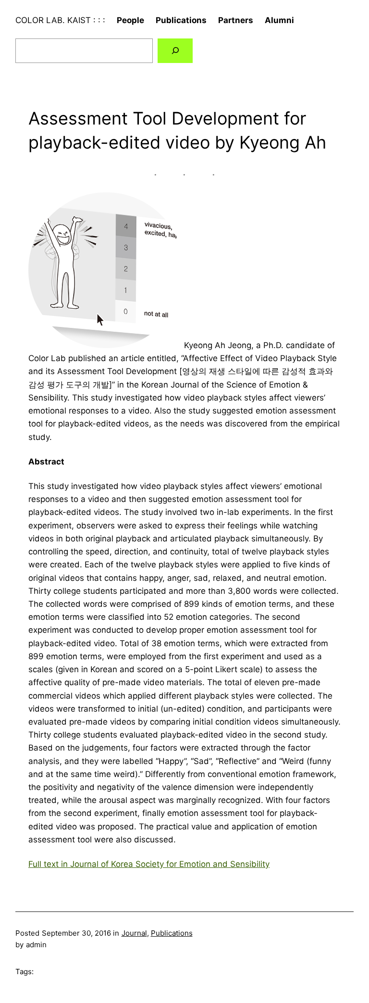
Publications (172, 933)
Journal (134, 933)
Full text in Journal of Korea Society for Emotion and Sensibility (149, 864)
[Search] (175, 50)
